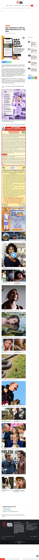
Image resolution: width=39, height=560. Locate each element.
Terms (13, 536)
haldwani (4, 514)
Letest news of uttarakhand (14, 514)
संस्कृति (10, 5)
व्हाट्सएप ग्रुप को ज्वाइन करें (7, 508)
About (2, 536)
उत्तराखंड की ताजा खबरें (14, 515)
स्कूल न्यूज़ (26, 5)
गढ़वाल (33, 61)
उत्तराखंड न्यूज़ (23, 515)
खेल (12, 5)
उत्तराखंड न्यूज (19, 515)
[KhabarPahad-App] (14, 47)
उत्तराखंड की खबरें (8, 515)
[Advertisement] (14, 498)
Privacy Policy (4, 538)
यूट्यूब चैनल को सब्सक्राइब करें (8, 510)
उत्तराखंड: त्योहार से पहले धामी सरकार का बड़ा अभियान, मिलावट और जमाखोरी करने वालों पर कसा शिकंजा (34, 44)
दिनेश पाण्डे (7, 33)
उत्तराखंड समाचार (4, 516)
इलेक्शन (20, 5)
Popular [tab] (29, 39)
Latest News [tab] (30, 37)
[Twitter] (8, 62)
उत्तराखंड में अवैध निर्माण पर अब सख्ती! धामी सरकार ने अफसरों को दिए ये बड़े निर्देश (34, 70)
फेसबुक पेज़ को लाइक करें (7, 509)
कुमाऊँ (33, 55)
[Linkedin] (4, 62)
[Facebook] (3, 62)
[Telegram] (6, 62)
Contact (5, 536)
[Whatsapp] (10, 62)
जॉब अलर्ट (23, 5)
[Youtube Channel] (36, 78)
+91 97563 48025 (30, 529)
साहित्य (29, 5)
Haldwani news (8, 514)
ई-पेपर (32, 5)
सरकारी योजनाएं (16, 5)
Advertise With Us (9, 536)
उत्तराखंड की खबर (4, 515)
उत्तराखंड (7, 5)
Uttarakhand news (21, 514)
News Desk (33, 59)
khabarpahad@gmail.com (32, 528)
